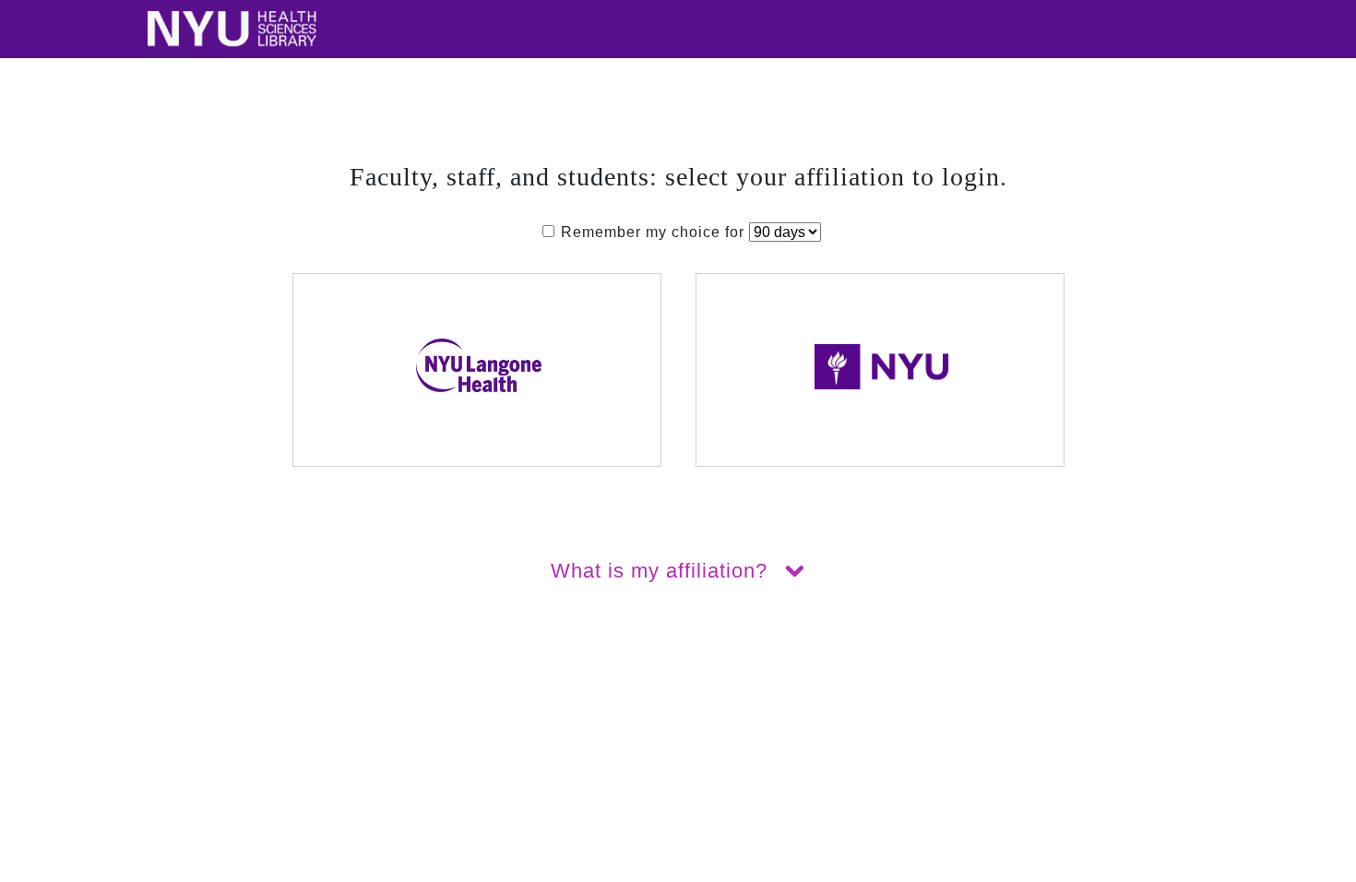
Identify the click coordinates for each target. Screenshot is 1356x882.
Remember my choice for (652, 232)
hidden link (41, 700)
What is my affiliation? (662, 570)
